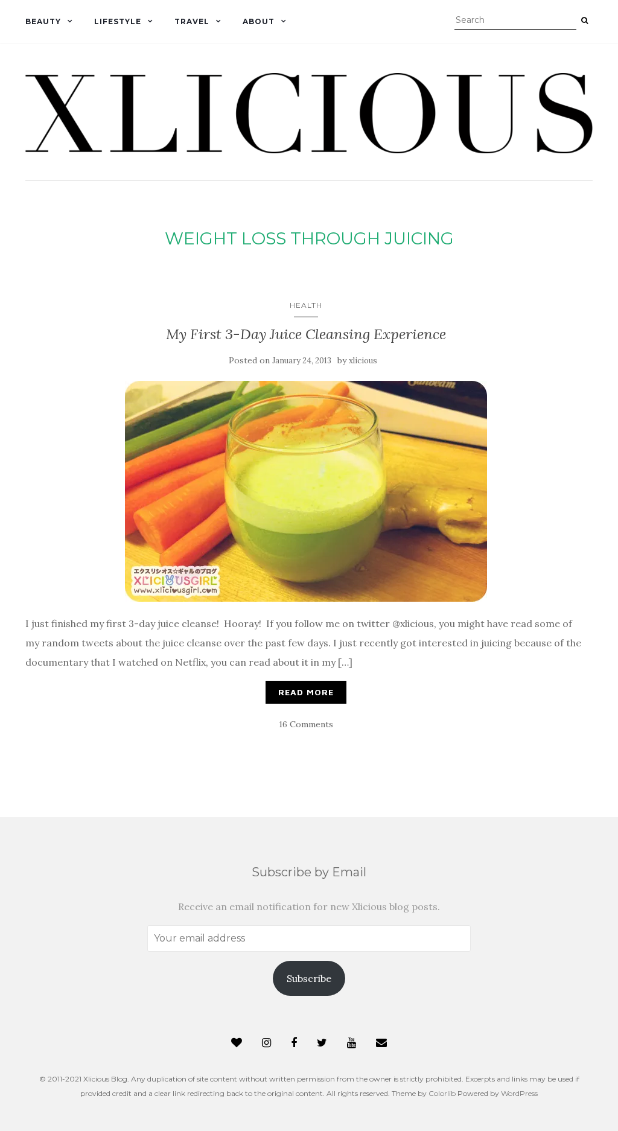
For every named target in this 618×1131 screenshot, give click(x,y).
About (259, 21)
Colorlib (442, 1093)
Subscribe (309, 978)
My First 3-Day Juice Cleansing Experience (306, 334)
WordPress (519, 1093)
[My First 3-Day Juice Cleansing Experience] (306, 491)
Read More (306, 692)
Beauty (43, 21)
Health (306, 305)
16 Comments (306, 724)
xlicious (363, 360)
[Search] (584, 20)
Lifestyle (117, 21)
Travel (191, 21)
